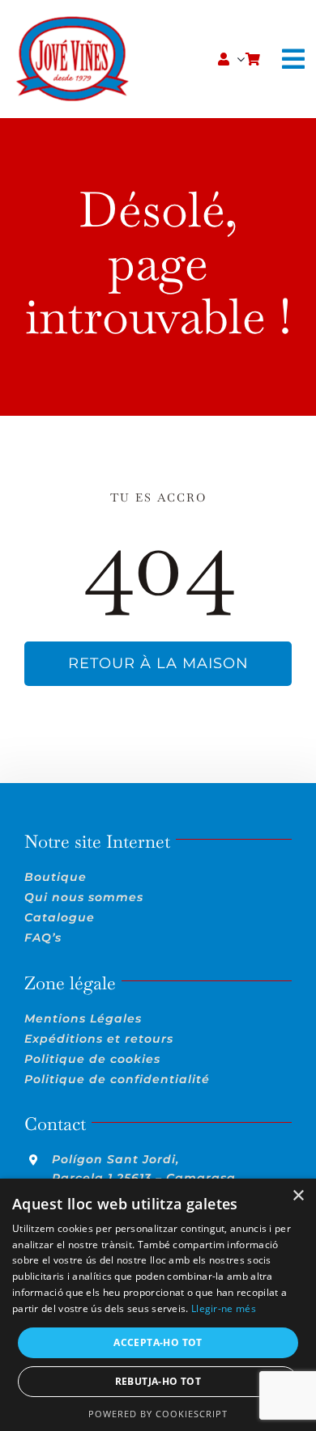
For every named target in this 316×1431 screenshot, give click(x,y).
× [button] (298, 1196)
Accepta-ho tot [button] (158, 1342)
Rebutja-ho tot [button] (158, 1381)
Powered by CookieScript (158, 1414)
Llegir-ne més (223, 1308)
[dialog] (158, 1305)
